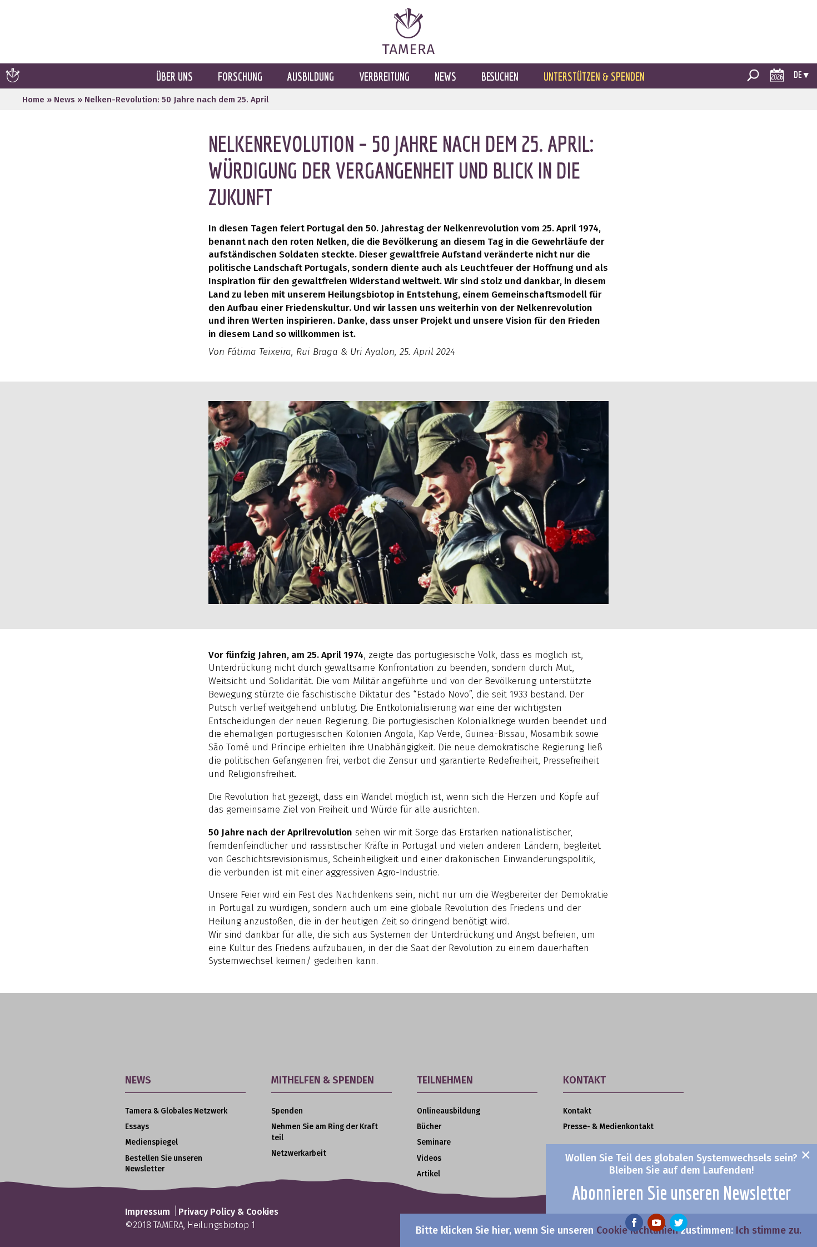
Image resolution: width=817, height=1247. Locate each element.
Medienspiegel (151, 1142)
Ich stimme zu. (768, 1230)
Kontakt (577, 1111)
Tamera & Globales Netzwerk (176, 1111)
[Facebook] (634, 1222)
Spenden (287, 1111)
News (445, 76)
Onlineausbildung (448, 1111)
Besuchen (500, 76)
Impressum (147, 1211)
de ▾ (801, 74)
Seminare (434, 1142)
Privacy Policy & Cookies (228, 1211)
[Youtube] (656, 1222)
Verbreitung (384, 76)
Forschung (240, 76)
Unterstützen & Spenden (594, 76)
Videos (429, 1158)
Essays (137, 1126)
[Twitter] (679, 1222)
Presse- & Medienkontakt (608, 1126)
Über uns (174, 76)
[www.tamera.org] (408, 51)
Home (33, 100)
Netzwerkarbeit (298, 1153)
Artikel (428, 1174)
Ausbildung (310, 76)
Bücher (429, 1126)
